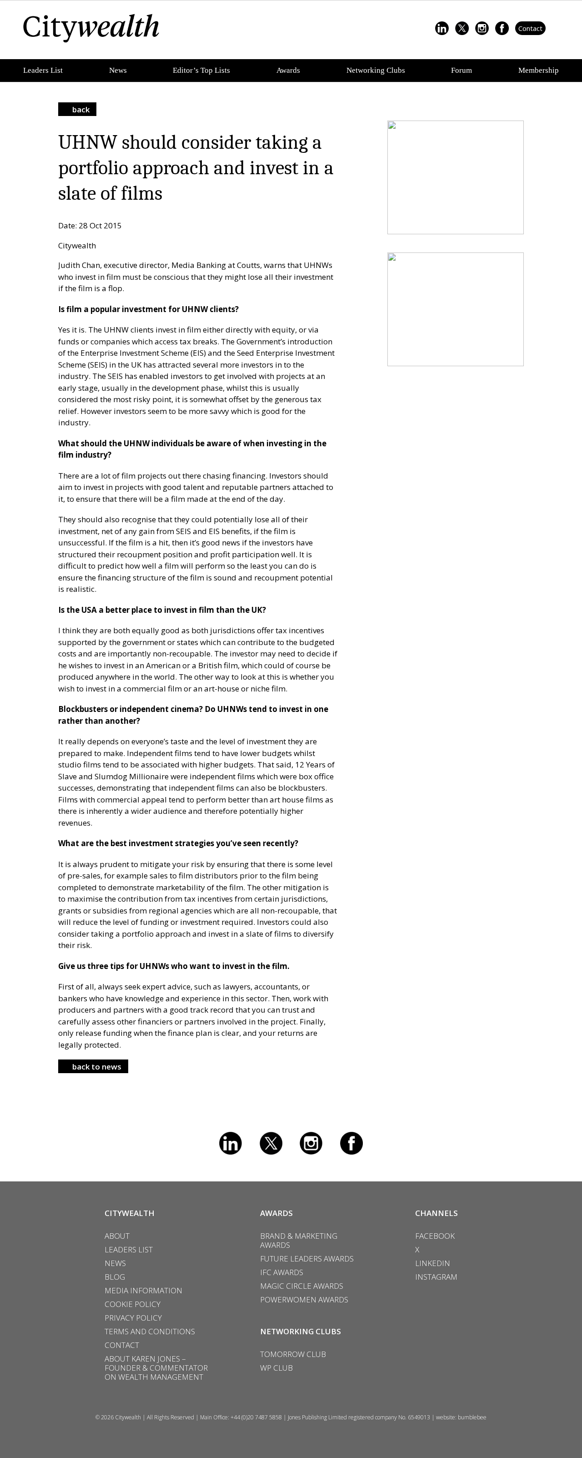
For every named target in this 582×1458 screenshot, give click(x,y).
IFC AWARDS (281, 1272)
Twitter (271, 1143)
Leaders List (43, 70)
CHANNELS (436, 1213)
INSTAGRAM (436, 1276)
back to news (96, 1066)
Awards (288, 70)
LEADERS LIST (129, 1249)
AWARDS (276, 1213)
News (118, 70)
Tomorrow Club (293, 1354)
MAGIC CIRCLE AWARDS (301, 1286)
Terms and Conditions (150, 1331)
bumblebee (472, 1417)
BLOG (115, 1276)
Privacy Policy (133, 1317)
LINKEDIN (432, 1263)
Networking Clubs (375, 70)
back (81, 109)
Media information (143, 1290)
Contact (530, 28)
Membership (538, 70)
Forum (461, 70)
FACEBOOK (435, 1236)
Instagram (311, 1143)
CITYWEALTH (130, 1213)
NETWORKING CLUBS (300, 1331)
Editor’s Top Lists (201, 70)
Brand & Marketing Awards (298, 1240)
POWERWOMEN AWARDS (304, 1299)
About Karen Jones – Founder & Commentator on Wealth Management (156, 1368)
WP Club (276, 1367)
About (117, 1236)
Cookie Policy (133, 1304)
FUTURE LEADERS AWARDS (307, 1258)
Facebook (351, 1143)
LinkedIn (230, 1143)
